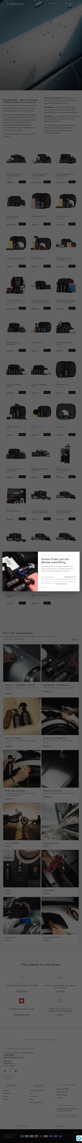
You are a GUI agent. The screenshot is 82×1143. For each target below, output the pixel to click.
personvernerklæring (61, 583)
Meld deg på (69, 577)
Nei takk (44, 587)
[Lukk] (76, 555)
